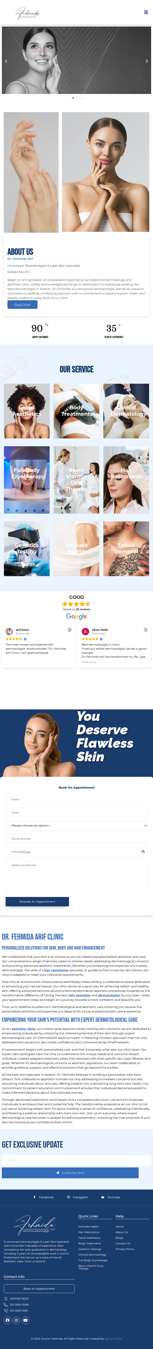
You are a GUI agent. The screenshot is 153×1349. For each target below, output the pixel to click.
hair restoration (56, 970)
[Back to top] (135, 1331)
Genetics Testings (89, 1249)
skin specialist (79, 995)
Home (120, 1226)
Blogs (119, 1238)
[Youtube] (25, 1320)
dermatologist (109, 995)
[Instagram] (16, 1320)
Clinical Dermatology (92, 1254)
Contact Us (123, 1243)
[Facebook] (7, 1320)
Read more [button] (89, 662)
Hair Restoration (89, 1232)
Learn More (26, 424)
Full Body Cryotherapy (93, 1260)
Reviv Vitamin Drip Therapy (90, 1267)
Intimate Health (88, 1226)
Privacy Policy (125, 1249)
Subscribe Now (73, 1173)
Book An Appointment (39, 1288)
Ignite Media (113, 1338)
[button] (146, 12)
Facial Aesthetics (89, 1238)
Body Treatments (89, 1243)
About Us (122, 1232)
